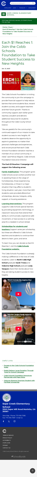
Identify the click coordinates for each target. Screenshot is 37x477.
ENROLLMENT (7, 8)
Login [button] (14, 8)
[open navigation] (3, 14)
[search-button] (33, 3)
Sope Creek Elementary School (19, 14)
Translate (22, 8)
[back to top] (32, 470)
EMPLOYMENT (32, 8)
